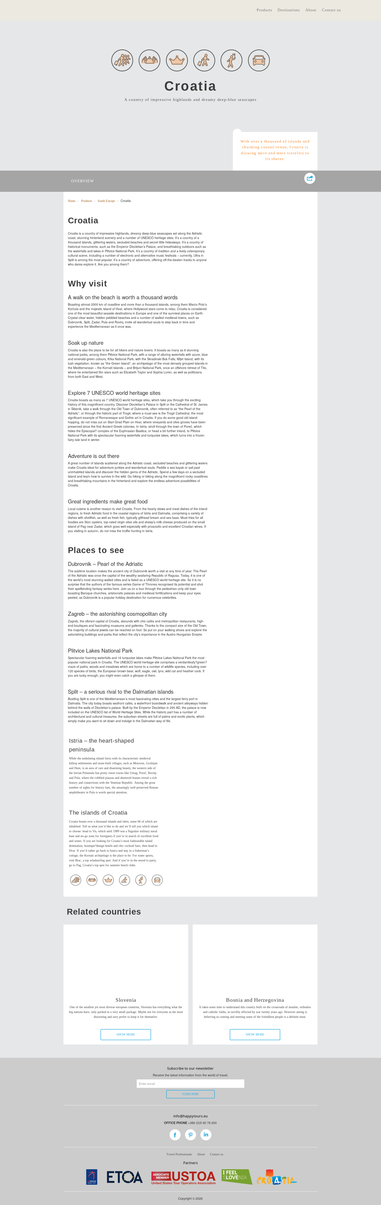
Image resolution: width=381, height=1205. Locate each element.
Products (264, 10)
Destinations (289, 10)
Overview (82, 181)
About (310, 10)
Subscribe (190, 1094)
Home (71, 201)
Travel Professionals (179, 1154)
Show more (125, 1034)
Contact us (331, 10)
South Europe (106, 201)
